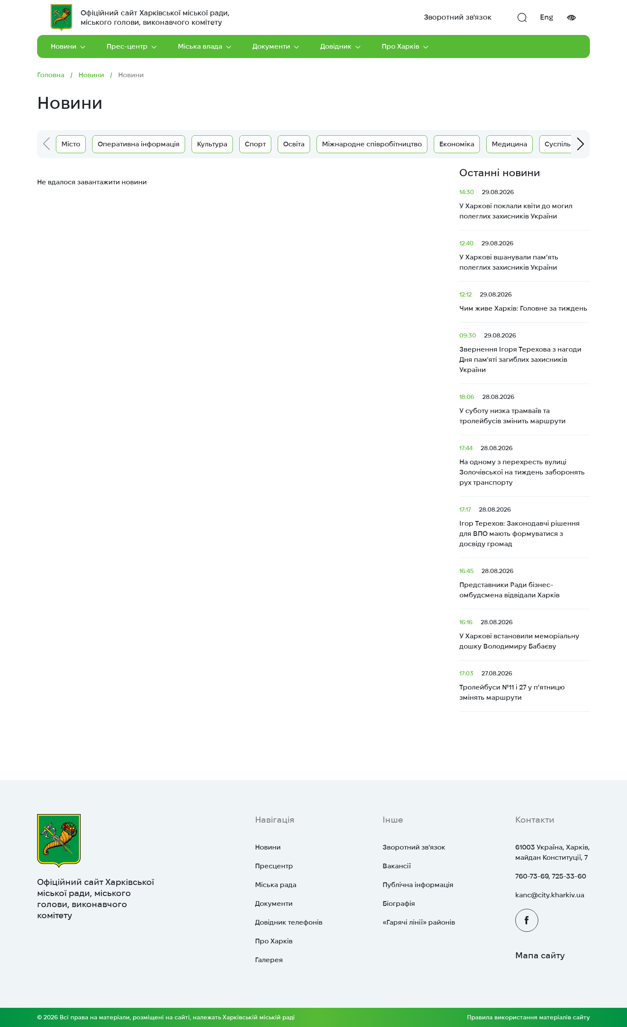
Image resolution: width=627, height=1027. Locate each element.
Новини (63, 46)
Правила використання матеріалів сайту (528, 1017)
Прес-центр (127, 46)
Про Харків (400, 46)
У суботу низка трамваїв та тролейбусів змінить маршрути (513, 409)
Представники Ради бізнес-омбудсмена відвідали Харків (509, 583)
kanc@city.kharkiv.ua (549, 895)
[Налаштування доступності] (571, 17)
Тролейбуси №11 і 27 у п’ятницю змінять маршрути (512, 685)
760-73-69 (532, 876)
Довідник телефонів (288, 922)
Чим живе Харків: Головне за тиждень (524, 301)
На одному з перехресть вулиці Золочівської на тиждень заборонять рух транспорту (522, 465)
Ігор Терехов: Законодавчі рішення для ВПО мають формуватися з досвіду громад (519, 526)
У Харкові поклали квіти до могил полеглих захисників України (515, 204)
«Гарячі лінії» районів (419, 922)
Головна (50, 75)
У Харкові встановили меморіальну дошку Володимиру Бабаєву (519, 634)
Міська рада (275, 884)
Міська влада (200, 46)
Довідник (335, 46)
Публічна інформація (418, 884)
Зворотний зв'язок (457, 17)
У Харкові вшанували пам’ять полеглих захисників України (508, 255)
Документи (271, 46)
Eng (546, 17)
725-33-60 (569, 876)
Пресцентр (274, 866)
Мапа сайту (540, 955)
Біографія (399, 903)
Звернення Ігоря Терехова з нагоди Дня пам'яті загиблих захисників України (520, 352)
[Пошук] (522, 17)
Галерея (269, 959)
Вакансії (397, 866)
